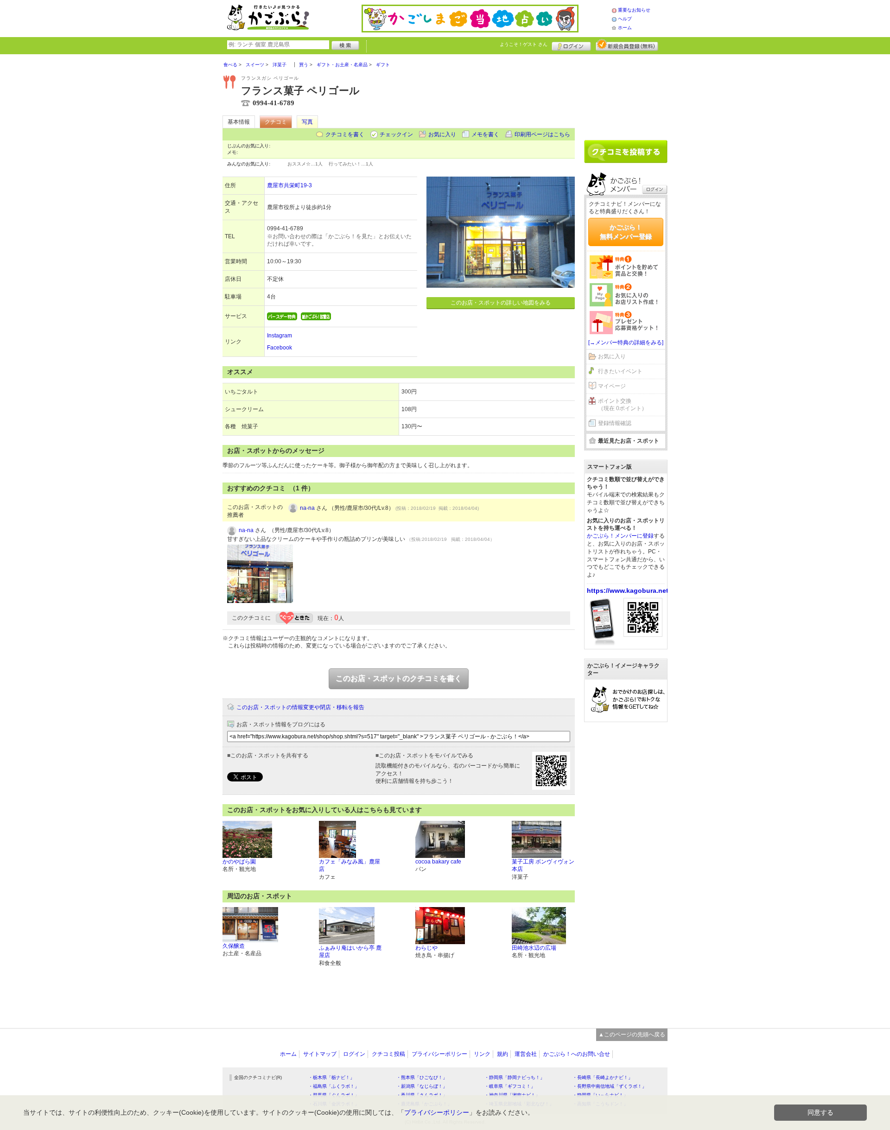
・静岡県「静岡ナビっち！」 (514, 1077)
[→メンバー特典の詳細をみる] (625, 342)
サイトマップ (320, 1054)
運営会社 (526, 1054)
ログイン (571, 45)
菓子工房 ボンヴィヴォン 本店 (543, 865)
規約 (502, 1054)
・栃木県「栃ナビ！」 (331, 1077)
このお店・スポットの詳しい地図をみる (501, 302)
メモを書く (485, 134)
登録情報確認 (614, 423)
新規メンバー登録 (627, 45)
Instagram (279, 335)
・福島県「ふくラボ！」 (333, 1086)
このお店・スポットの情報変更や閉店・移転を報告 (300, 707)
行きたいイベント (620, 371)
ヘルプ (625, 18)
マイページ (612, 386)
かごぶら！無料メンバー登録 (626, 231)
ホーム (625, 27)
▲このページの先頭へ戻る (631, 1034)
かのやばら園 (239, 861)
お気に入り (442, 134)
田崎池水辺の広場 (534, 948)
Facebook (279, 347)
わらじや (426, 948)
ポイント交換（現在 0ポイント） (622, 405)
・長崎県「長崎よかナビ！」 (602, 1077)
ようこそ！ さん (523, 44)
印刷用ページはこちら (542, 134)
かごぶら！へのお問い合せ (576, 1054)
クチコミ (276, 122)
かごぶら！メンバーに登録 (620, 536)
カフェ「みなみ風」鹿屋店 (349, 865)
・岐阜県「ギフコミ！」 (509, 1086)
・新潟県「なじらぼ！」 (421, 1086)
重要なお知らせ (634, 10)
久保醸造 (233, 946)
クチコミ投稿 (388, 1054)
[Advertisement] (626, 93)
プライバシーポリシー (439, 1054)
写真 (307, 122)
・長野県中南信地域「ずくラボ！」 (609, 1086)
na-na (307, 508)
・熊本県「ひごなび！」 (421, 1077)
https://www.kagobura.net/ (628, 590)
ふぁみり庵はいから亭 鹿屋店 (350, 952)
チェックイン (396, 134)
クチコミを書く (344, 134)
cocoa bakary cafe (438, 861)
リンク (482, 1054)
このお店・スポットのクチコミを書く (399, 678)
